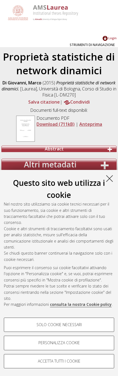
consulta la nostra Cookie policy (81, 304)
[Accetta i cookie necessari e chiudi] (109, 178)
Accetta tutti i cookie (59, 361)
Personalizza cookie (59, 342)
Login (112, 38)
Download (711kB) (55, 124)
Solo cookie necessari (59, 324)
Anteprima (90, 124)
